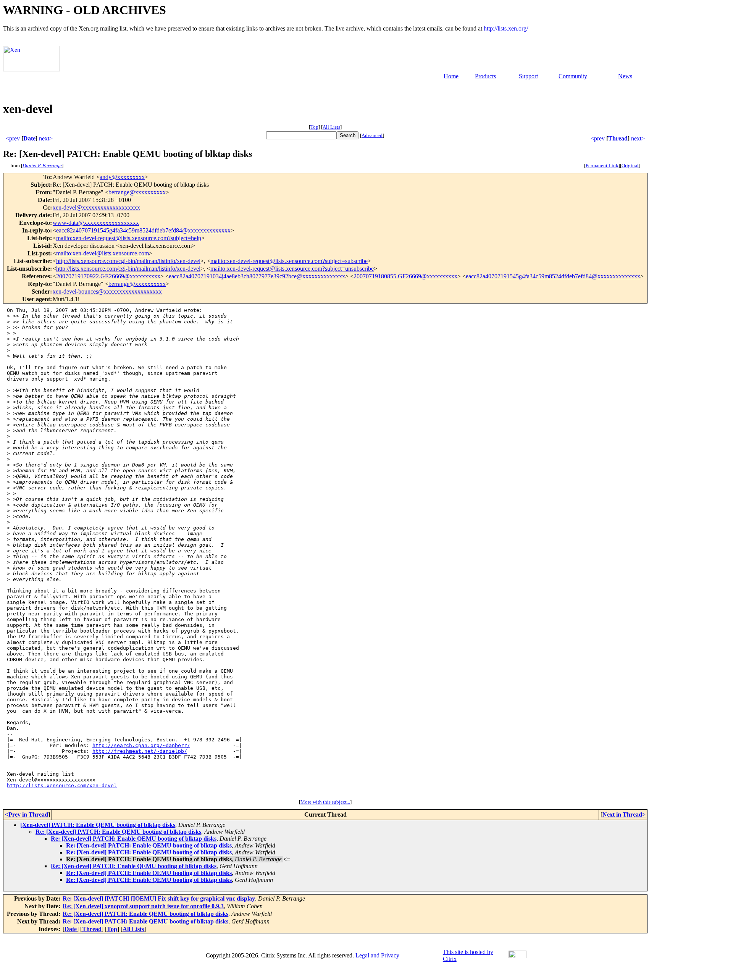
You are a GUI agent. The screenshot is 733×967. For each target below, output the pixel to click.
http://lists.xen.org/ (506, 28)
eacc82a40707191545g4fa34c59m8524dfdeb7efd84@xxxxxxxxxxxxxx (143, 230)
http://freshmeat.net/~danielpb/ (139, 751)
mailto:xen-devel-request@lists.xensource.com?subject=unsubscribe (292, 268)
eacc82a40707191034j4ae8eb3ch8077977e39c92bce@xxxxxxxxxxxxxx (257, 276)
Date (29, 138)
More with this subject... (325, 802)
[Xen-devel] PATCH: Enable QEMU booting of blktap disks (97, 825)
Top (314, 127)
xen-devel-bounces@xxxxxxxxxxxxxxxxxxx (107, 291)
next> (46, 138)
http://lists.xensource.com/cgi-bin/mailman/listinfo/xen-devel (128, 261)
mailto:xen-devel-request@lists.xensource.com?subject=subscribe (289, 261)
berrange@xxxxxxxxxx (137, 192)
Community (573, 76)
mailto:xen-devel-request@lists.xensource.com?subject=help (128, 238)
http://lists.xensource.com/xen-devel (62, 785)
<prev (13, 138)
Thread (618, 138)
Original (630, 165)
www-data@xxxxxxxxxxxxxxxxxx (96, 223)
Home (451, 76)
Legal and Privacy (377, 955)
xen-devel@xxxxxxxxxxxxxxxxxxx (96, 207)
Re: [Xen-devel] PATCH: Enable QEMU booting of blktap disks (118, 831)
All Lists (331, 127)
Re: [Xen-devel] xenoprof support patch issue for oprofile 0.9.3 (143, 906)
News (625, 76)
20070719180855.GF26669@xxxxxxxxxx (405, 276)
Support (528, 76)
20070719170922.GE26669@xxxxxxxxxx (108, 276)
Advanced (372, 135)
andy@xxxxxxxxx (122, 177)
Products (485, 76)
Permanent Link (602, 165)
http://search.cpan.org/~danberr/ (141, 745)
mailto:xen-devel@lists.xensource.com (102, 253)
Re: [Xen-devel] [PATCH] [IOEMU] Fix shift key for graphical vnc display (159, 898)
